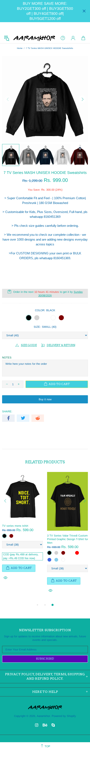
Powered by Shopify (64, 716)
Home (20, 48)
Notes (7, 357)
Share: (7, 411)
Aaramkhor (34, 38)
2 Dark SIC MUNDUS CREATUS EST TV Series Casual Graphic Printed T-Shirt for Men (50, 529)
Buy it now (45, 399)
